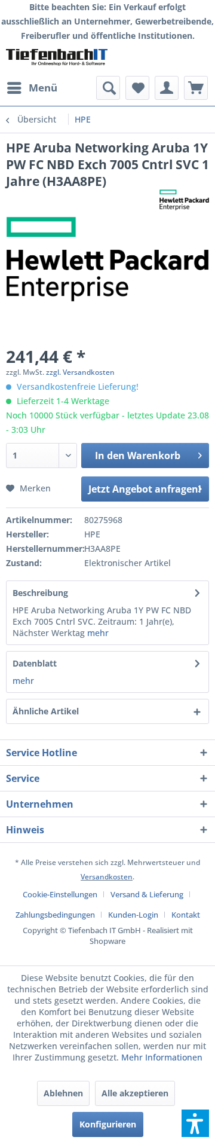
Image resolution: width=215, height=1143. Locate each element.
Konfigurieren (107, 1124)
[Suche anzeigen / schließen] (108, 88)
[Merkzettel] (137, 88)
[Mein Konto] (167, 88)
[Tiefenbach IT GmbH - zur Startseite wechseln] (57, 59)
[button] (195, 1123)
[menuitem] (31, 88)
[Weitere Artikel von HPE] (184, 200)
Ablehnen (63, 1093)
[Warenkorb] (196, 88)
